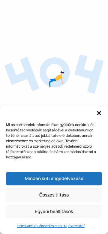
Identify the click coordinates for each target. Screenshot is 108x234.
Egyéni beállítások (54, 211)
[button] (99, 113)
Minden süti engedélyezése (54, 178)
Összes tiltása (54, 195)
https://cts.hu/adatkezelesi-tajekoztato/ (51, 225)
